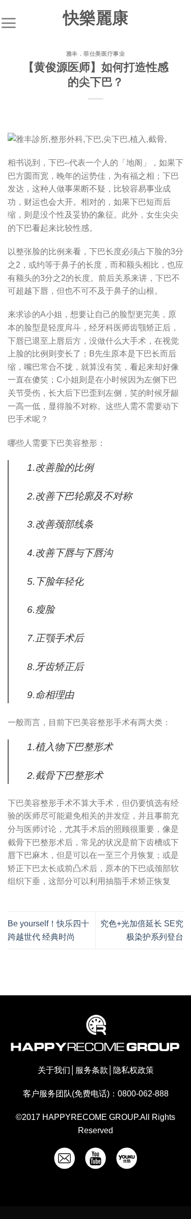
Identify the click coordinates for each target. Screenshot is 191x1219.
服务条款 (91, 1070)
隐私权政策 (133, 1070)
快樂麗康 (95, 18)
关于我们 (54, 1070)
